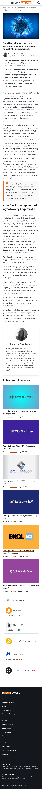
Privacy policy (6, 746)
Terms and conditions (9, 750)
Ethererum (6, 226)
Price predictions (7, 724)
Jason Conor (13, 417)
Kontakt (4, 706)
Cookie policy (6, 754)
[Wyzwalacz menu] (4, 3)
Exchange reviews (7, 732)
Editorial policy (6, 710)
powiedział (17, 187)
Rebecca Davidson (20, 344)
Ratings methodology (8, 714)
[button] (38, 3)
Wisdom (11, 693)
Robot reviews (6, 728)
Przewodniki (6, 736)
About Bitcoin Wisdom (9, 702)
